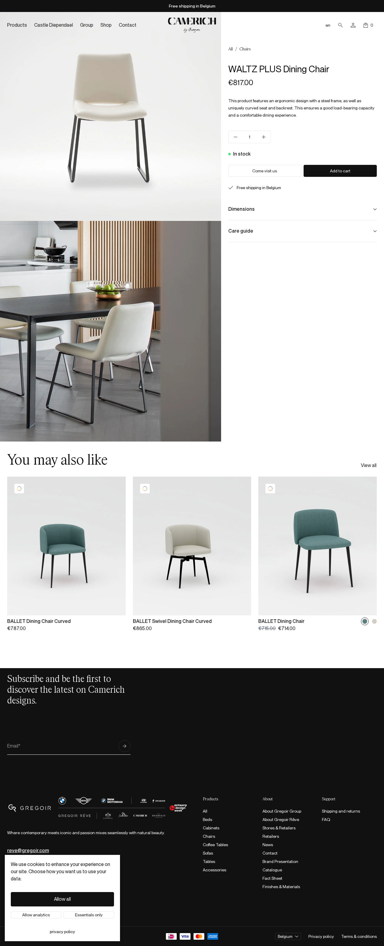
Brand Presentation (280, 861)
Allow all (62, 899)
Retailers (270, 836)
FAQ (326, 819)
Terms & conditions (359, 936)
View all (368, 465)
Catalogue (272, 869)
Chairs (244, 49)
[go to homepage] (192, 25)
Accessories (214, 869)
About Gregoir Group (281, 811)
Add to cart (340, 170)
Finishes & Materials (281, 886)
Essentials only (89, 914)
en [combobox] (328, 25)
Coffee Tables (215, 844)
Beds (207, 819)
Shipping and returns (341, 811)
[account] (353, 25)
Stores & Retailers (279, 828)
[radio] (364, 621)
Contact (270, 853)
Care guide (240, 231)
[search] (340, 25)
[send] (124, 746)
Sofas (208, 853)
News (267, 844)
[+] (264, 137)
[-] (235, 137)
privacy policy (62, 931)
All (230, 49)
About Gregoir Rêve (280, 819)
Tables (209, 861)
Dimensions (241, 209)
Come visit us (264, 170)
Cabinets (211, 828)
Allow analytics (36, 914)
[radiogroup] (369, 621)
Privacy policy (321, 936)
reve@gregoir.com (28, 850)
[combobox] (288, 936)
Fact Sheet (272, 878)
